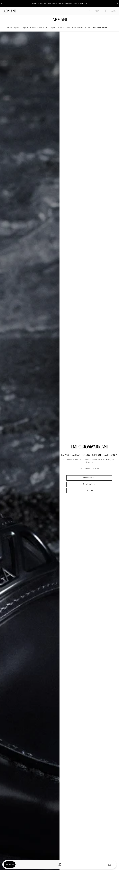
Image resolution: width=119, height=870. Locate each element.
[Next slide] (117, 3)
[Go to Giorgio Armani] (89, 11)
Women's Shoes (100, 27)
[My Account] (59, 864)
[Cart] (109, 864)
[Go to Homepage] (59, 19)
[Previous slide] (1, 3)
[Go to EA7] (105, 11)
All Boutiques (13, 27)
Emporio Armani (29, 27)
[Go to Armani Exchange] (113, 11)
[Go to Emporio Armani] (97, 11)
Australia (43, 27)
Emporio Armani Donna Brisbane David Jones (70, 27)
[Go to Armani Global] (9, 11)
